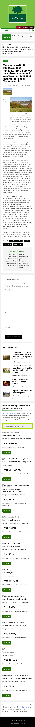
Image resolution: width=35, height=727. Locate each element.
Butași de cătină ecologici (11, 435)
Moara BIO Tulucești (21, 532)
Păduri (6, 61)
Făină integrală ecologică (11, 520)
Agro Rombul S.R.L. (20, 637)
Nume (7, 312)
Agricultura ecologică (9, 413)
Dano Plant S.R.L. (20, 447)
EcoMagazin (8, 85)
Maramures (7, 244)
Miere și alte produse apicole (17, 549)
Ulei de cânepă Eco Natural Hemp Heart (16, 462)
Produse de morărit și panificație (18, 523)
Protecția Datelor (14, 723)
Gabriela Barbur (17, 396)
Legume (11, 576)
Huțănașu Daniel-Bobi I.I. (22, 690)
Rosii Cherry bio (7, 573)
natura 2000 (18, 244)
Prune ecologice (8, 652)
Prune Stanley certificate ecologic (14, 625)
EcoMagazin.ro (20, 720)
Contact (23, 723)
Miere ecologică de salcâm (11, 546)
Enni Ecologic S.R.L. (21, 585)
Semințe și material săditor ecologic (20, 438)
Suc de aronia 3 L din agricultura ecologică (17, 678)
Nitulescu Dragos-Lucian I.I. (23, 664)
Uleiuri (11, 465)
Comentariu (9, 290)
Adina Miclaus (17, 362)
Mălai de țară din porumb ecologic (14, 599)
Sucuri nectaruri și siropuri (17, 495)
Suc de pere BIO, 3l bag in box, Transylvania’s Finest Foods (13, 490)
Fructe (11, 629)
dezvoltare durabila (16, 241)
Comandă (7, 453)
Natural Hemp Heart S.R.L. (23, 474)
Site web (7, 327)
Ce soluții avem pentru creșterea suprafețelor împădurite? (20, 381)
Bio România (26, 707)
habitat (27, 241)
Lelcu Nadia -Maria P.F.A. (22, 558)
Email (7, 320)
